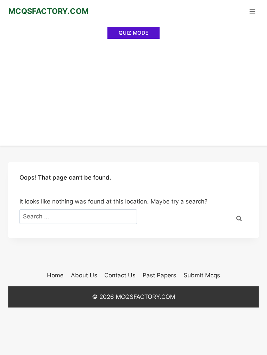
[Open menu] (252, 11)
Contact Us (120, 275)
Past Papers (159, 275)
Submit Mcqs (202, 275)
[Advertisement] (133, 93)
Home (55, 275)
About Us (84, 275)
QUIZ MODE (133, 32)
